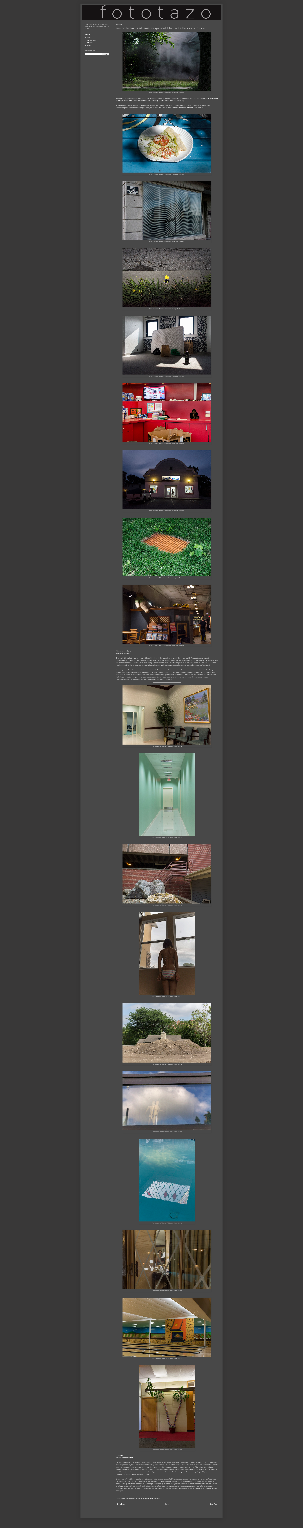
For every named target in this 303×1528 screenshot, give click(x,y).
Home (167, 1504)
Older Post (213, 1504)
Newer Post (121, 1504)
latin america (91, 40)
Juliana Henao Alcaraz (124, 1458)
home (89, 37)
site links (90, 43)
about (89, 45)
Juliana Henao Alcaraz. (195, 108)
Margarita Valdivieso (175, 108)
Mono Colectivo (155, 1498)
